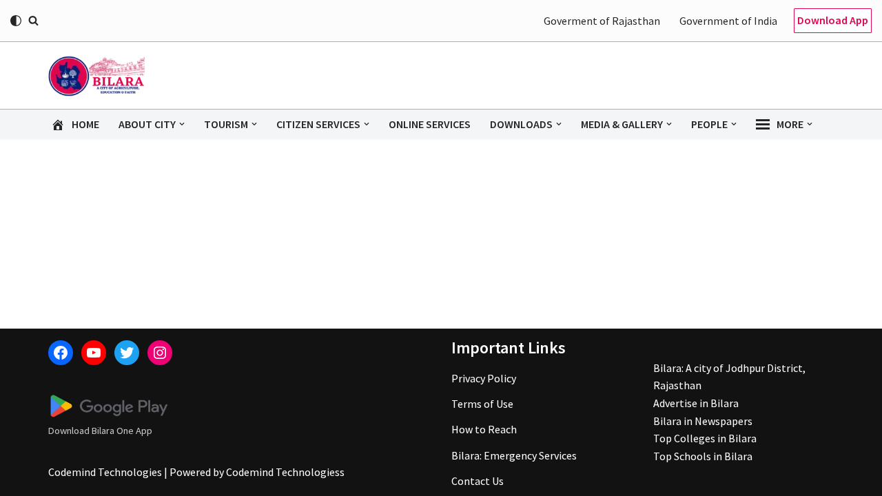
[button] (182, 124)
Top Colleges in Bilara (705, 438)
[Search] (33, 20)
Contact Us (477, 481)
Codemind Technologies (105, 472)
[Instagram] (159, 352)
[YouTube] (93, 352)
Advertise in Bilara (696, 403)
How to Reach (484, 429)
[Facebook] (60, 352)
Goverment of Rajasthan (602, 21)
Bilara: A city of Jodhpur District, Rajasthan (729, 377)
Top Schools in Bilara (702, 456)
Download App (832, 20)
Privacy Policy (483, 378)
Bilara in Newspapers (702, 421)
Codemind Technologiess (285, 472)
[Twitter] (126, 352)
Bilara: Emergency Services (514, 455)
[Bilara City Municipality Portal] (96, 75)
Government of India (728, 21)
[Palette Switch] (15, 20)
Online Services (430, 124)
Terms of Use (482, 404)
